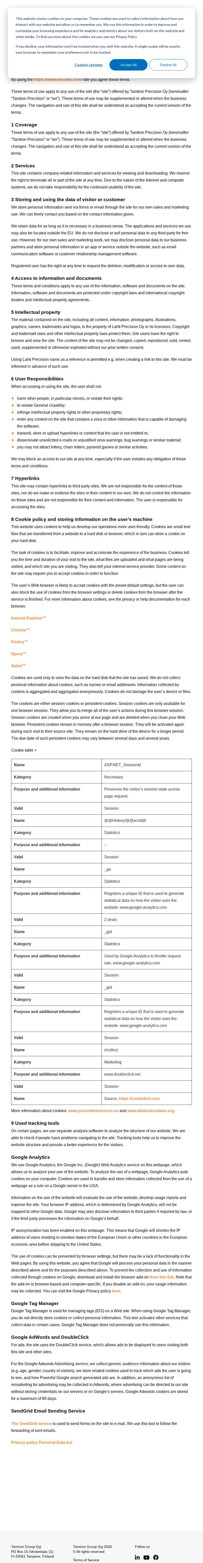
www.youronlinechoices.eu (93, 1111)
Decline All (168, 65)
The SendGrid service (31, 1423)
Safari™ (18, 666)
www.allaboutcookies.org (150, 1111)
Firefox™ (19, 642)
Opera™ (18, 654)
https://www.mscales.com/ (58, 79)
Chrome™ (20, 630)
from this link (162, 1277)
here (116, 1291)
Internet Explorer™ (29, 618)
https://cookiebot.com (139, 1098)
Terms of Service (86, 1560)
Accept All (129, 65)
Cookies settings (89, 65)
